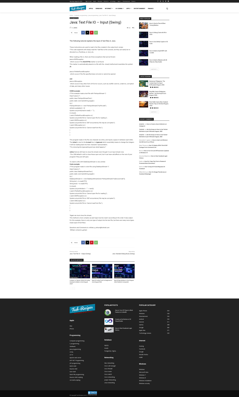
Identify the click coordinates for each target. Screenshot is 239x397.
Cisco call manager (110, 366)
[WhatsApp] (96, 32)
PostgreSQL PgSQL (110, 351)
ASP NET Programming (77, 360)
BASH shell (73, 366)
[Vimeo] (166, 1)
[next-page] (74, 288)
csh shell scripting (75, 380)
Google (141, 352)
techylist (141, 124)
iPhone (72, 329)
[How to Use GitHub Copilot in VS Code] (143, 44)
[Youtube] (168, 1)
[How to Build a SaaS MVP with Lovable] (143, 53)
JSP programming (75, 363)
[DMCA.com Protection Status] (92, 395)
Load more (154, 69)
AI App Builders (74, 277)
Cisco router (108, 371)
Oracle (106, 348)
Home (71, 15)
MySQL (106, 345)
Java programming (93, 15)
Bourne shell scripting (76, 377)
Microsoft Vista (143, 372)
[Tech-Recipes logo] (78, 8)
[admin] (71, 28)
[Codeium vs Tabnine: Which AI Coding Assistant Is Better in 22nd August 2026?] (80, 271)
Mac (71, 326)
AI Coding (95, 277)
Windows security (144, 383)
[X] (163, 1)
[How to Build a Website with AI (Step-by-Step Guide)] (143, 62)
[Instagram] (160, 1)
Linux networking (109, 383)
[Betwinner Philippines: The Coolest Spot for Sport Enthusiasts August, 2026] (143, 83)
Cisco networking (109, 377)
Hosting (141, 346)
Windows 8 (142, 378)
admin (75, 27)
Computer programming (80, 15)
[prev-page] (71, 288)
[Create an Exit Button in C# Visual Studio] (108, 321)
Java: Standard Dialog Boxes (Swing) (123, 254)
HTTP (71, 355)
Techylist (141, 129)
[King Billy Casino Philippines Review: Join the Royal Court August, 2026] (143, 94)
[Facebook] (158, 1)
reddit (141, 357)
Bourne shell (73, 369)
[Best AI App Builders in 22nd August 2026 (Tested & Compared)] (124, 271)
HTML (71, 352)
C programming (74, 343)
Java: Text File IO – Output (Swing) (80, 254)
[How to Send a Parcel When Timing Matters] (143, 26)
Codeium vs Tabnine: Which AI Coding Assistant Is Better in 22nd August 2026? (80, 282)
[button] (167, 8)
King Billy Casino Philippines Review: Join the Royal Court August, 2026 (157, 93)
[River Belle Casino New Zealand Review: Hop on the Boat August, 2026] (143, 104)
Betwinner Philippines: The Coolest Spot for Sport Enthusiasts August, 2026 (157, 83)
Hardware (73, 346)
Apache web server (75, 357)
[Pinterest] (92, 32)
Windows (142, 369)
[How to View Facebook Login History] (109, 330)
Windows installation (145, 380)
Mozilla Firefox (143, 354)
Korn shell (73, 372)
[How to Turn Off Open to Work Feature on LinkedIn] (107, 312)
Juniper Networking (110, 380)
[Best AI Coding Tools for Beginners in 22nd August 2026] (102, 271)
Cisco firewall (108, 369)
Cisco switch (108, 374)
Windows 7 (142, 375)
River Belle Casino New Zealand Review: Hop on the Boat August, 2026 (159, 103)
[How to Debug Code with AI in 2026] (143, 35)
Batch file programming (77, 374)
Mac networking (109, 363)
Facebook (142, 349)
